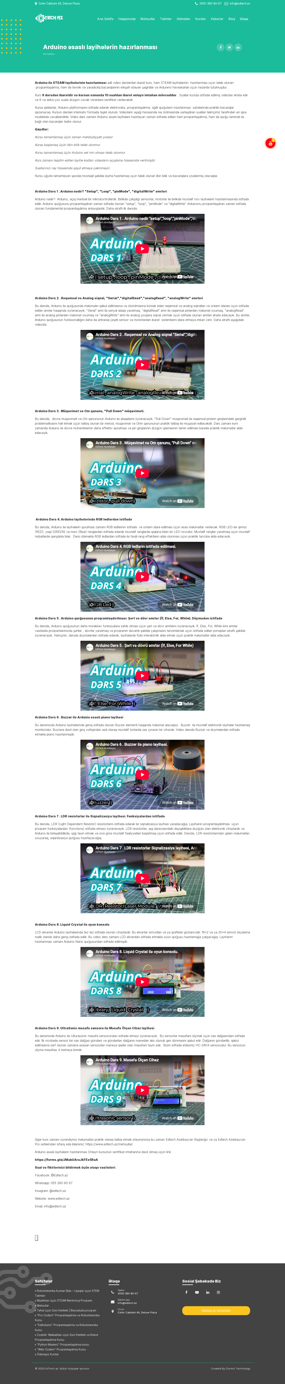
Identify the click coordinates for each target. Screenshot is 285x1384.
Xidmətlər (183, 19)
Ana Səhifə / (49, 54)
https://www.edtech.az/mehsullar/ (109, 1144)
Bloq (231, 19)
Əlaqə (244, 19)
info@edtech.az (240, 3)
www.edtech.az (59, 1198)
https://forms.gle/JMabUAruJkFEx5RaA (66, 1160)
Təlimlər (166, 19)
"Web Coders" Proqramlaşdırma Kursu (61, 1349)
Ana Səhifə (105, 19)
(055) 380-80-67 (210, 3)
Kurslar (200, 19)
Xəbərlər (217, 19)
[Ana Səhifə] (59, 18)
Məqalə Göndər (216, 1311)
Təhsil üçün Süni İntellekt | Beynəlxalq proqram (66, 1310)
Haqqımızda (127, 19)
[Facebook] (186, 1292)
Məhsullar (147, 19)
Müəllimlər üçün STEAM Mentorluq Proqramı (64, 1300)
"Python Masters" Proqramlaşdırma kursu (62, 1344)
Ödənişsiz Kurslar (47, 1354)
